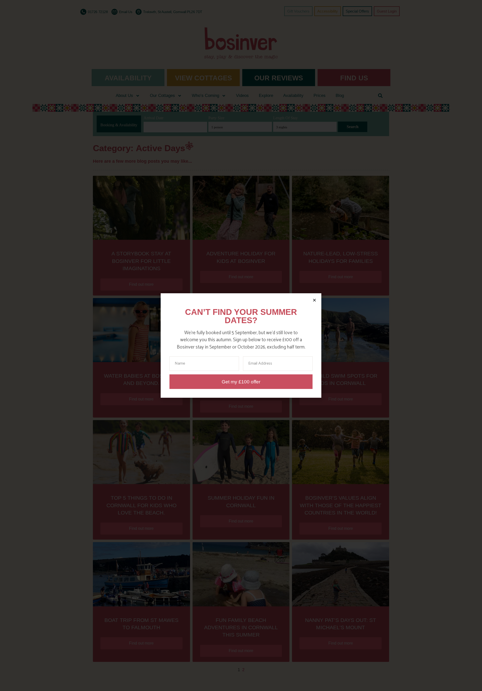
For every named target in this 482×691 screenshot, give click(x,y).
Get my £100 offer (241, 381)
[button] (314, 300)
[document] (241, 345)
